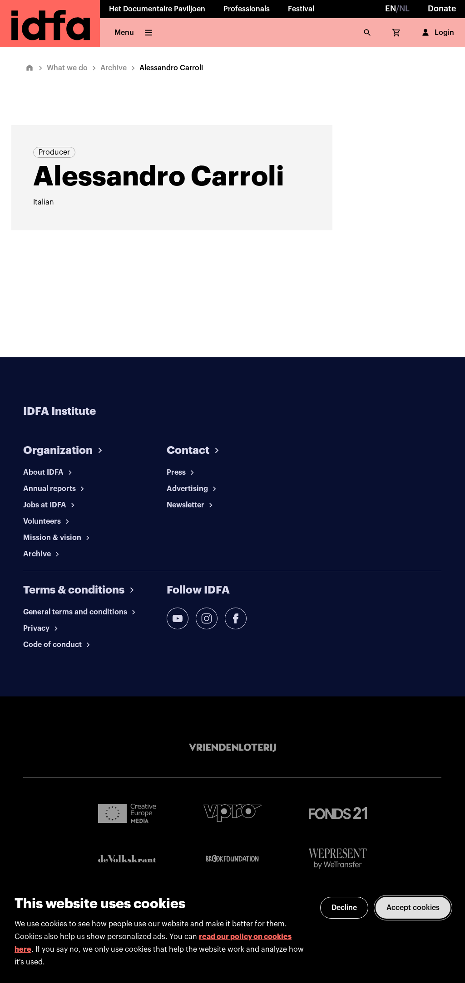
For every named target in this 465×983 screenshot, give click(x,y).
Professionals (246, 9)
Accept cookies (413, 907)
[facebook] (236, 618)
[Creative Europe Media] (127, 813)
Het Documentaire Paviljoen (157, 9)
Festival (301, 9)
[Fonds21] (338, 813)
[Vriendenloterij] (232, 748)
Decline (344, 907)
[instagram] (207, 618)
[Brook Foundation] (232, 859)
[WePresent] (338, 858)
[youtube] (177, 618)
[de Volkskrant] (127, 858)
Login (444, 32)
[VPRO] (232, 813)
